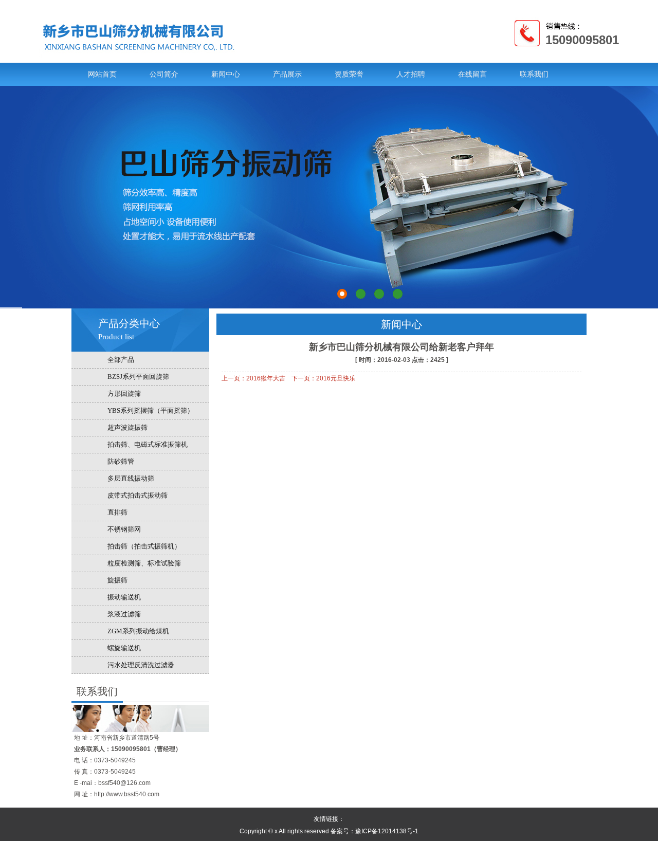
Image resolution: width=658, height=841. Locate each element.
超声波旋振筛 (127, 427)
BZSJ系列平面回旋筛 (138, 376)
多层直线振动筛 (130, 478)
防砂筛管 (120, 461)
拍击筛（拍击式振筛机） (144, 546)
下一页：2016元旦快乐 (323, 378)
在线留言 (472, 74)
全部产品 (120, 359)
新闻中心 (225, 74)
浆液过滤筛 (124, 614)
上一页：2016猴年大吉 (253, 378)
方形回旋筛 (124, 393)
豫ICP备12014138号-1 (386, 831)
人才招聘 (410, 74)
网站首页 (102, 74)
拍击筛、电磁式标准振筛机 (147, 444)
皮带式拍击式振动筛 (137, 495)
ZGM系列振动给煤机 (138, 631)
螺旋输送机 (124, 648)
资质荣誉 (349, 74)
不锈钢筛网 (124, 529)
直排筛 (117, 512)
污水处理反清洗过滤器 (140, 665)
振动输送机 (124, 597)
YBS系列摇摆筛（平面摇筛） (150, 410)
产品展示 (287, 74)
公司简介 (164, 74)
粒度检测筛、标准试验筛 (144, 563)
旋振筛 (117, 580)
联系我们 (534, 74)
